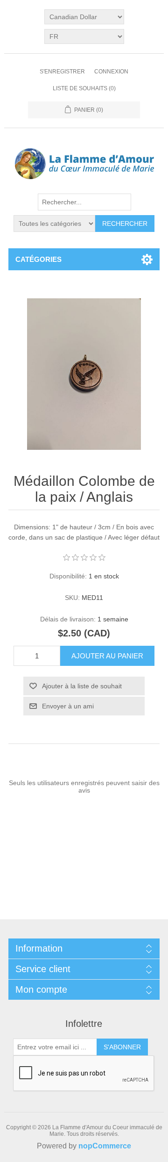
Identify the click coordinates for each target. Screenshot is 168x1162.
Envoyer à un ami (68, 706)
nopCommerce (104, 1146)
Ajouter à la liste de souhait (82, 686)
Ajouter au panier (107, 656)
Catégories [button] (38, 259)
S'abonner (122, 1047)
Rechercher (124, 223)
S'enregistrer (62, 71)
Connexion (111, 71)
